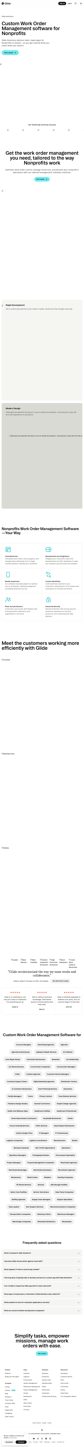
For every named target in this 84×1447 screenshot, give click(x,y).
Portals (25, 1393)
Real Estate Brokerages (18, 1170)
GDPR (44, 1423)
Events (63, 1390)
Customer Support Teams (17, 1081)
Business (45, 1373)
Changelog (8, 1413)
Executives (68, 1089)
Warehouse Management (31, 1386)
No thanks (9, 1442)
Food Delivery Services (67, 1096)
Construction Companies (40, 1067)
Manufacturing (47, 1383)
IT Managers (44, 1133)
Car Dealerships (72, 1059)
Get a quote (8, 53)
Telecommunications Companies (62, 1207)
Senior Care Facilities (18, 1192)
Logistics (26, 1376)
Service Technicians (41, 1192)
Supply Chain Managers (41, 1199)
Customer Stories (66, 1376)
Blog (6, 1393)
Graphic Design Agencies (66, 1104)
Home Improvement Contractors (24, 1118)
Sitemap (47, 1442)
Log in (70, 3)
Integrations (9, 1410)
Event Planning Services (47, 1089)
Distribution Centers (69, 1081)
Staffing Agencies (18, 1199)
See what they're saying (60, 981)
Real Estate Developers (42, 1170)
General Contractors (42, 1104)
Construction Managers (66, 1067)
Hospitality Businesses (52, 1118)
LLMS (53, 1442)
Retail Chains (32, 1177)
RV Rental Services (23, 1185)
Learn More (13, 1438)
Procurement (27, 1380)
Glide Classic (9, 1416)
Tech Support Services (34, 1207)
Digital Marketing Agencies (44, 1081)
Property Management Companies (40, 1162)
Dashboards (27, 1396)
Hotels (70, 1118)
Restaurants (16, 1177)
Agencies (64, 1045)
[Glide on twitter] (42, 1438)
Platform (8, 1373)
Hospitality (45, 1393)
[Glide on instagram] (38, 1438)
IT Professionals (61, 1133)
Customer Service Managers (58, 1074)
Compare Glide (10, 1403)
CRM (25, 1400)
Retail (44, 1386)
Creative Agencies (33, 1074)
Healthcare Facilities (42, 1111)
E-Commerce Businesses (22, 1089)
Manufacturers (59, 1140)
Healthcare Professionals (67, 1111)
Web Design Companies (21, 1221)
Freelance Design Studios (18, 1104)
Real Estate (46, 1390)
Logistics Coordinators (38, 1140)
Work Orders (27, 1403)
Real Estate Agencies (69, 1162)
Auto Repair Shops (12, 1059)
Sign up (62, 3)
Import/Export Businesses (64, 1126)
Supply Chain (46, 1380)
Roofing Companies (65, 1177)
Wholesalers (67, 1221)
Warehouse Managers (65, 1214)
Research (8, 1397)
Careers (7, 1390)
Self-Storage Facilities (59, 1185)
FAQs (7, 1407)
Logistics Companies (15, 1140)
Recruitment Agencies (66, 1170)
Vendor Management (30, 1383)
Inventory (26, 1373)
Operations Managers (17, 1155)
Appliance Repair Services (46, 1052)
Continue (21, 1442)
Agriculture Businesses (20, 1052)
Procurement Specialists (65, 1155)
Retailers (47, 1177)
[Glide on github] (50, 1438)
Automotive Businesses (36, 1059)
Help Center (64, 1383)
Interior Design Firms (24, 1133)
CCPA (49, 1423)
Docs (62, 1380)
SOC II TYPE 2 (37, 1423)
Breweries (56, 1059)
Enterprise (45, 1376)
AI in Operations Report (68, 1396)
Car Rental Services (16, 1067)
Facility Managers (15, 1096)
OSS (41, 1442)
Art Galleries (68, 1052)
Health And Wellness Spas (17, 1111)
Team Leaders (14, 1207)
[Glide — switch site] (7, 3)
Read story (9, 747)
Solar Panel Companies (64, 1192)
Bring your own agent (12, 1376)
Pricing (7, 1387)
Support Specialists (64, 1199)
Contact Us (60, 1442)
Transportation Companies (20, 1214)
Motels (74, 1140)
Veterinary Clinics (44, 1214)
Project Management (30, 1390)
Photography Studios (41, 1155)
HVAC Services (41, 1126)
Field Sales (27, 1406)
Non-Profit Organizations (45, 1148)
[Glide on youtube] (34, 1438)
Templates (64, 1373)
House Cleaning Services (19, 1126)
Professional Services (49, 1396)
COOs (17, 1074)
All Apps (26, 1409)
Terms (29, 1442)
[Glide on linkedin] (46, 1438)
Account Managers (23, 1045)
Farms (30, 1096)
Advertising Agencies (46, 1045)
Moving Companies (21, 1148)
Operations (66, 1148)
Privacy (35, 1442)
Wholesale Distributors (46, 1221)
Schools (41, 1185)
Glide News (64, 1393)
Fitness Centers (45, 1096)
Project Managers (14, 1162)
